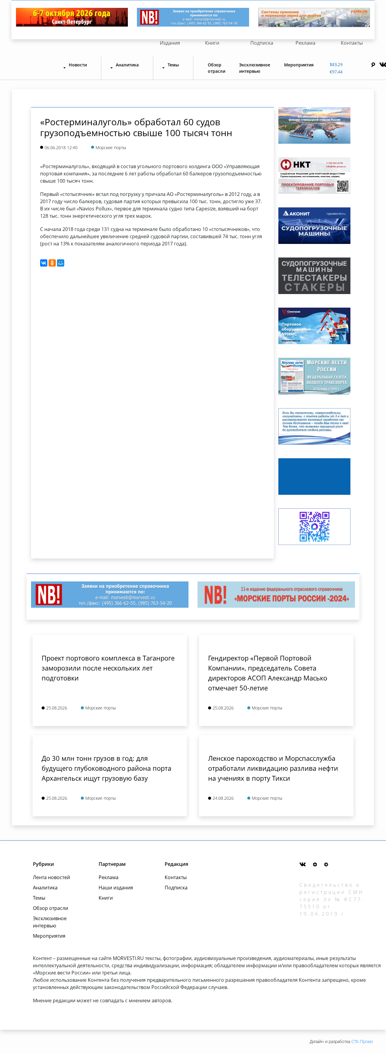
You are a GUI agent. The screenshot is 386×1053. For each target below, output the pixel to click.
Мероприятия (299, 65)
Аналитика (45, 887)
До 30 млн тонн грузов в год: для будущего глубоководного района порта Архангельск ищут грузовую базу (106, 768)
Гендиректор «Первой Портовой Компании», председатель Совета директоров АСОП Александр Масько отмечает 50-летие (267, 672)
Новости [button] (78, 65)
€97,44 (336, 72)
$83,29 (336, 64)
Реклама (305, 43)
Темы (39, 898)
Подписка (261, 43)
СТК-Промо (362, 1041)
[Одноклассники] (52, 263)
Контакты (352, 43)
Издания (170, 43)
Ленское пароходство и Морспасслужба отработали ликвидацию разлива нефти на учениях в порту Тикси (273, 768)
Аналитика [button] (127, 65)
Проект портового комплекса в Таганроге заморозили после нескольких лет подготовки (108, 667)
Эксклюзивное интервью (254, 68)
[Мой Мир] (60, 263)
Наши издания (116, 887)
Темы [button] (173, 65)
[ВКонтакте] (43, 263)
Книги (212, 43)
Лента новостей (51, 877)
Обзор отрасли (216, 68)
